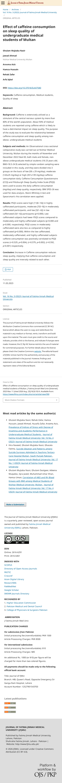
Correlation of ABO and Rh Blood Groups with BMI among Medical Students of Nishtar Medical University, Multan (31, 481)
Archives (15, 9)
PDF (9, 269)
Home (5, 9)
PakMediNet (10, 586)
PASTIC (7, 572)
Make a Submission (15, 504)
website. (37, 351)
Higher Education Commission (21, 602)
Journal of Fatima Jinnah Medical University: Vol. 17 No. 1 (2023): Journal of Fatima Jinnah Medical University (33, 463)
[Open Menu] (3, 3)
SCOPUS (8, 565)
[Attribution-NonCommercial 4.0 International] (16, 543)
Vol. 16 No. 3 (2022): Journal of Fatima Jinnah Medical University (30, 12)
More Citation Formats (14, 400)
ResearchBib (10, 582)
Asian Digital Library (14, 579)
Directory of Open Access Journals (20, 568)
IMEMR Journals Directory (16, 593)
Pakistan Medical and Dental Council (25, 606)
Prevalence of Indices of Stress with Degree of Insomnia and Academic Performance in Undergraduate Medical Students (31, 431)
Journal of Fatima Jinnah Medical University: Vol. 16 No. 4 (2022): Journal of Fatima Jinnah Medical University (33, 438)
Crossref (8, 575)
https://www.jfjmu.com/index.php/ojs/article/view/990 (26, 394)
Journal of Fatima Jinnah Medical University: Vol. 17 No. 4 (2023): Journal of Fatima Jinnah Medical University (33, 488)
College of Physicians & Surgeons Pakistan (27, 610)
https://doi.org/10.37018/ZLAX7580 (24, 87)
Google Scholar (11, 590)
